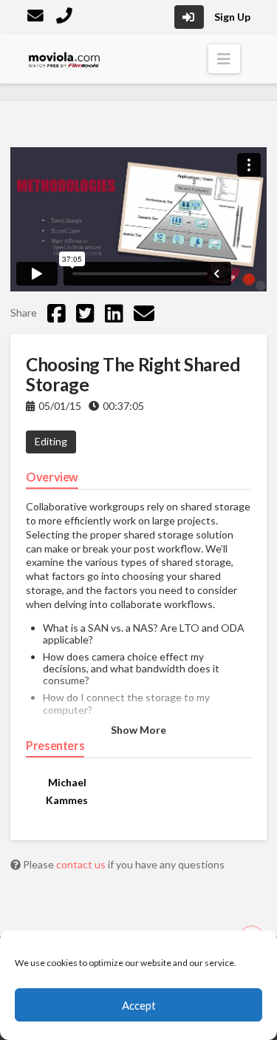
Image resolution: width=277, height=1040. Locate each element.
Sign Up (232, 16)
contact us (82, 864)
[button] (224, 58)
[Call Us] (65, 17)
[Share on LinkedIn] (114, 312)
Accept (139, 1005)
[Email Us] (37, 17)
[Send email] (144, 312)
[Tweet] (85, 312)
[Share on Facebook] (56, 312)
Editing (51, 441)
